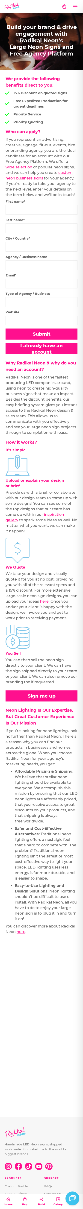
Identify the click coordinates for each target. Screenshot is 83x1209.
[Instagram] (8, 1166)
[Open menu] (75, 6)
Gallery (58, 1204)
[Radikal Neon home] (12, 6)
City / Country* (18, 238)
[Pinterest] (49, 1166)
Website (12, 312)
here (44, 601)
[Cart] (64, 6)
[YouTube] (38, 1166)
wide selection (19, 167)
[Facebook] (18, 1166)
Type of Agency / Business (28, 294)
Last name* (15, 220)
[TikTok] (28, 1166)
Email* (11, 275)
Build (41, 1204)
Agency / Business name (26, 257)
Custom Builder (17, 1186)
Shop (24, 1204)
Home (8, 1204)
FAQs (48, 1186)
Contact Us (52, 1193)
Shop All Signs (16, 1193)
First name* (15, 202)
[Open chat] (72, 1198)
